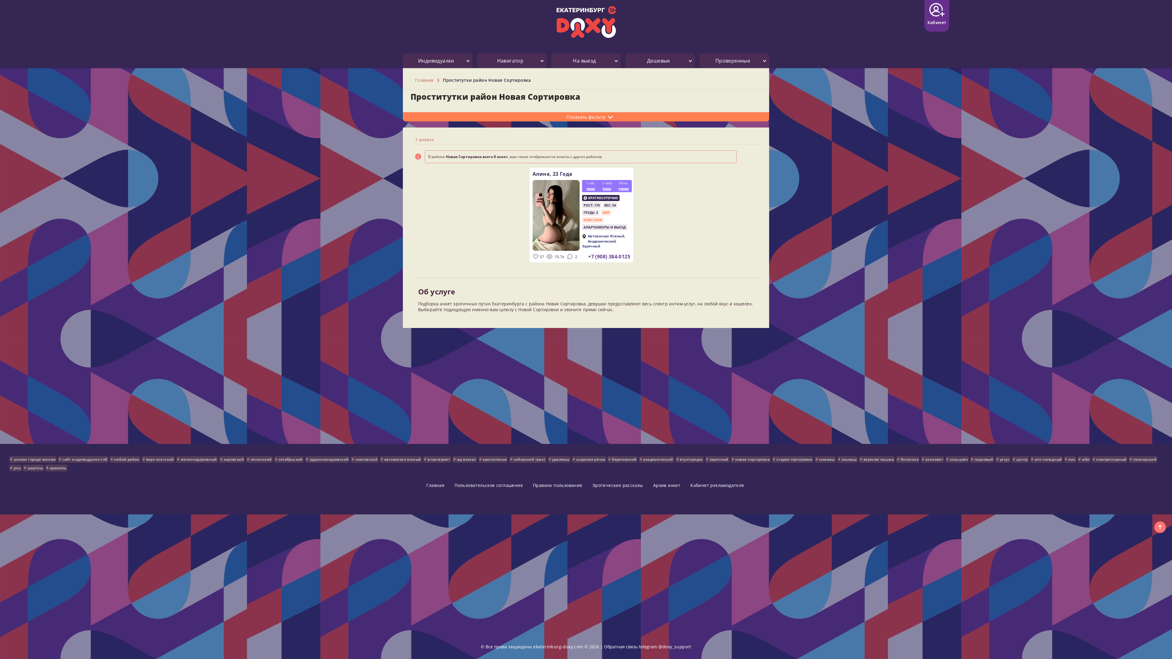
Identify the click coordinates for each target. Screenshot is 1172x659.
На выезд (584, 60)
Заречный (591, 246)
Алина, (553, 174)
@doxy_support (674, 647)
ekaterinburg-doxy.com (558, 647)
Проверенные (732, 60)
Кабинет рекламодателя (717, 485)
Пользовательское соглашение (488, 485)
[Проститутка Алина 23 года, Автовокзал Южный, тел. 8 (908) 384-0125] (556, 215)
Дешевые (658, 60)
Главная (435, 485)
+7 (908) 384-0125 (609, 256)
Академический (602, 241)
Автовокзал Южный (606, 236)
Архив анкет (666, 485)
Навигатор (510, 60)
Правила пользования (557, 485)
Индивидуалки (436, 60)
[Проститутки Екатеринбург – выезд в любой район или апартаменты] (586, 22)
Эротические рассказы (617, 485)
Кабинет (937, 22)
